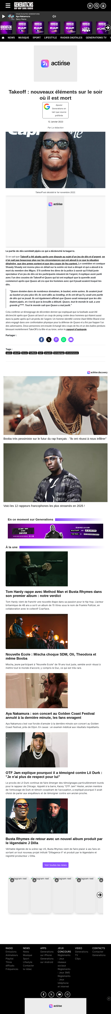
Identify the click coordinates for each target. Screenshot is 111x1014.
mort (41, 353)
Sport (37, 37)
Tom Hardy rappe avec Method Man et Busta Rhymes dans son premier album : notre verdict (54, 594)
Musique (23, 37)
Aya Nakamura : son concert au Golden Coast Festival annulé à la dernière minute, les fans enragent (50, 716)
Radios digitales (71, 37)
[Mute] (54, 16)
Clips (78, 958)
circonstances (72, 353)
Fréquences (12, 969)
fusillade (33, 353)
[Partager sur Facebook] (40, 340)
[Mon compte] (103, 6)
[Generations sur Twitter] (51, 994)
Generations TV (96, 37)
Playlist (9, 958)
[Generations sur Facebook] (43, 994)
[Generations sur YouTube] (59, 994)
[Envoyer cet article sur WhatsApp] (63, 340)
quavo (9, 353)
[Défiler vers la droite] (100, 895)
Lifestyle (50, 37)
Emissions (11, 951)
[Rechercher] (96, 6)
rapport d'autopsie (76, 329)
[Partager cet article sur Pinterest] (55, 340)
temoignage (59, 353)
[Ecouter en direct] (90, 6)
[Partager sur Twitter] (48, 340)
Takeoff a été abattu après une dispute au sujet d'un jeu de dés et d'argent (60, 256)
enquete (48, 353)
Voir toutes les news (56, 865)
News (11, 37)
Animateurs (12, 955)
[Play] (4, 16)
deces (24, 353)
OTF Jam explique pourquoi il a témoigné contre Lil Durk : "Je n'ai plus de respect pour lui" (54, 775)
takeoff (17, 353)
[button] (19, 895)
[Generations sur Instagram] (67, 994)
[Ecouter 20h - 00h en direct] (55, 530)
